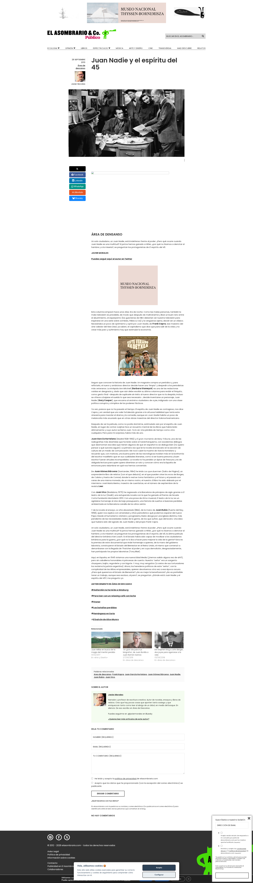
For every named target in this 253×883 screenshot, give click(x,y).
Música (119, 48)
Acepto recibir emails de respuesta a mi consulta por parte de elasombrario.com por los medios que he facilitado (234, 839)
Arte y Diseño (136, 48)
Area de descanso (102, 674)
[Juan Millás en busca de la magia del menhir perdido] (105, 640)
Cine (150, 48)
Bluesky (79, 198)
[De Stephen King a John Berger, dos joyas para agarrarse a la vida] (169, 640)
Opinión (69, 48)
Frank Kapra (118, 674)
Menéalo (79, 192)
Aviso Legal (53, 851)
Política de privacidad (58, 854)
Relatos (201, 48)
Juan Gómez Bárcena (158, 674)
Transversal (165, 48)
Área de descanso (80, 67)
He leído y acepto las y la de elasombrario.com (234, 851)
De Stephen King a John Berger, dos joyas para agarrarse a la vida (169, 652)
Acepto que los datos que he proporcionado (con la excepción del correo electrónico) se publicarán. (137, 784)
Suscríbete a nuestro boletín (230, 820)
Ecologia (52, 48)
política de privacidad (126, 778)
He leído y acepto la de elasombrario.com (126, 778)
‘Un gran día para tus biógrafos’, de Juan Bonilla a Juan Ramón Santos (135, 652)
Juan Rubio (99, 677)
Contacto (52, 863)
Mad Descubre (184, 48)
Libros (84, 48)
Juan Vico (110, 677)
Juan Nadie (175, 674)
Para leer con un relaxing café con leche (114, 596)
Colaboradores (55, 869)
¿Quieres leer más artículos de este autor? (128, 719)
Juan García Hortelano (136, 674)
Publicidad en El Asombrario (61, 866)
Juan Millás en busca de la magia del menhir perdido (103, 651)
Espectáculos (100, 48)
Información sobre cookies (61, 857)
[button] (81, 34)
